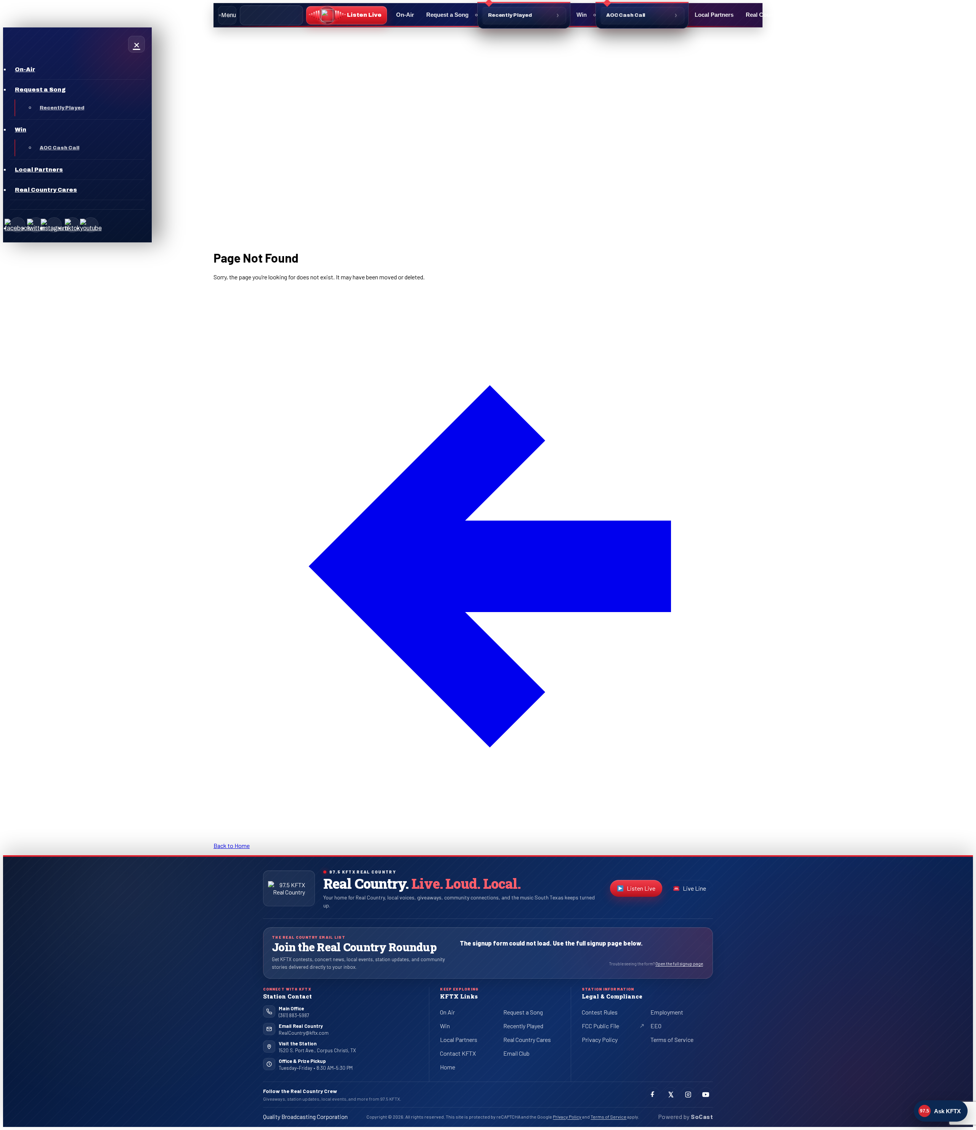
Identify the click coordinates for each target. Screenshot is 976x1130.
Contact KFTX (458, 1053)
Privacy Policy (600, 1039)
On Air (447, 1012)
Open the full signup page (679, 963)
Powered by (685, 1116)
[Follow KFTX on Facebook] (653, 1094)
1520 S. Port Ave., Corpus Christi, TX (317, 1050)
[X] (35, 224)
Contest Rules (600, 1012)
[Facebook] (17, 224)
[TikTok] (72, 224)
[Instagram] (54, 224)
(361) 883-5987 (294, 1015)
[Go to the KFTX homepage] (289, 888)
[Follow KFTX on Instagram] (688, 1094)
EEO (655, 1025)
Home (447, 1067)
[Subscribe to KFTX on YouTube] (705, 1094)
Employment (666, 1012)
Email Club (516, 1053)
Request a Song (447, 14)
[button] (346, 15)
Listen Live (644, 890)
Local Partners (714, 14)
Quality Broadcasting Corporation (305, 1116)
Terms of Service (671, 1039)
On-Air (405, 14)
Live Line (694, 888)
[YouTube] (90, 224)
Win (581, 14)
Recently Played (510, 15)
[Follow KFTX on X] (670, 1094)
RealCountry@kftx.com (304, 1033)
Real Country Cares (772, 14)
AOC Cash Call (625, 15)
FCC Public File (607, 1027)
